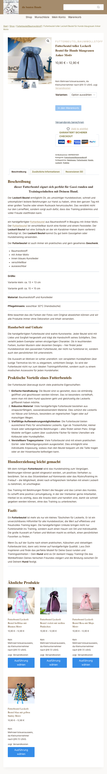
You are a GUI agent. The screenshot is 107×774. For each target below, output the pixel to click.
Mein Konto (59, 17)
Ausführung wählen (21, 662)
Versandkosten (62, 88)
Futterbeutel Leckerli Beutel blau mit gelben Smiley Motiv (19, 712)
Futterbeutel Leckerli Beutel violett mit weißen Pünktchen (52, 623)
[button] (48, 40)
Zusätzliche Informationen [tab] (46, 171)
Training (66, 163)
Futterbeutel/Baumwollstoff (79, 41)
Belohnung (71, 160)
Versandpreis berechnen (69, 122)
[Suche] (98, 7)
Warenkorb (74, 17)
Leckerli (58, 163)
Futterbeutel (82, 160)
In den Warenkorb (68, 107)
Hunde (90, 160)
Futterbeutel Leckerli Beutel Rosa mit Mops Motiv (83, 623)
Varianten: (61, 94)
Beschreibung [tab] (19, 171)
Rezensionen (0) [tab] (74, 171)
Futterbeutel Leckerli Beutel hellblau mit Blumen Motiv (18, 623)
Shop (29, 17)
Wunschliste (42, 17)
